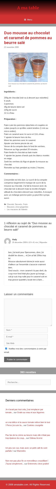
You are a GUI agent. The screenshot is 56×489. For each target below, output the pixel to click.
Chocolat (10, 204)
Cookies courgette (35, 425)
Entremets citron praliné (38, 464)
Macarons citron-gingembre (17, 207)
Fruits (25, 204)
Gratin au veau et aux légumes (30, 412)
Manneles (21, 451)
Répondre (43, 242)
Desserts (18, 204)
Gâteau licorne (35, 438)
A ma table (28, 7)
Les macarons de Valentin (17, 209)
